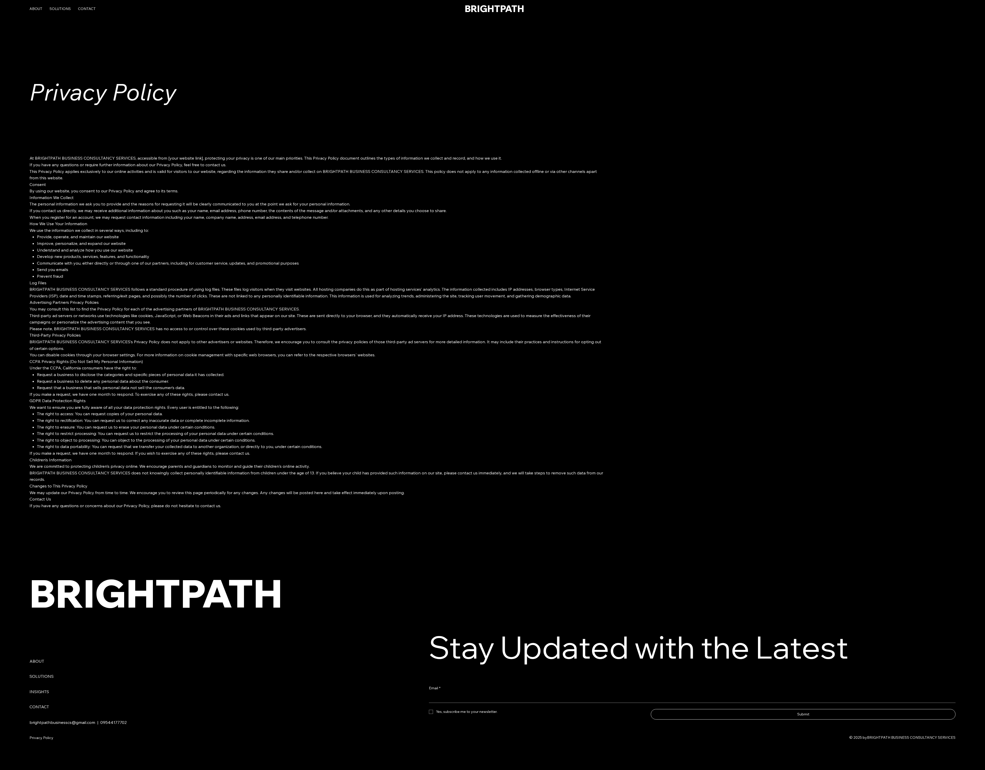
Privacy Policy (41, 737)
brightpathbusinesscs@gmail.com (62, 722)
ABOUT (36, 661)
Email (434, 688)
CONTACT (39, 706)
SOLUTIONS (41, 676)
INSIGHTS (39, 691)
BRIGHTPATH (494, 8)
